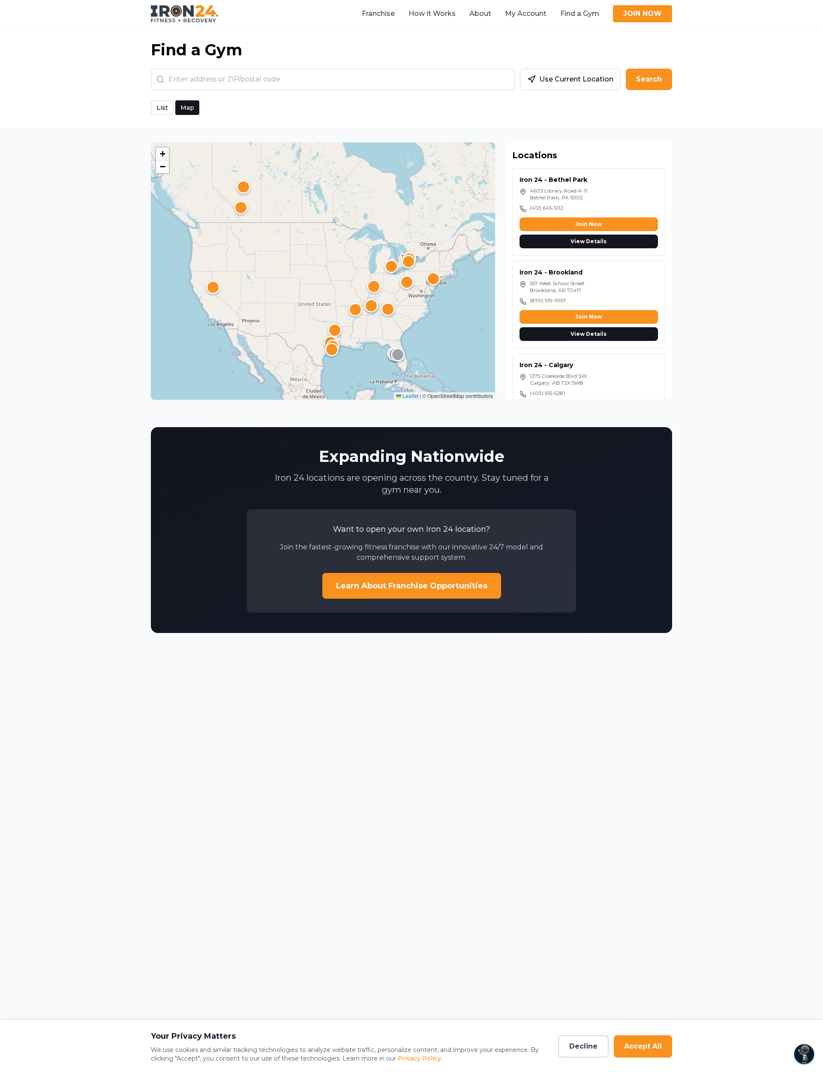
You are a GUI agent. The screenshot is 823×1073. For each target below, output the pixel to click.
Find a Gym (579, 13)
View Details (589, 241)
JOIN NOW (642, 13)
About (480, 13)
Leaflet (409, 395)
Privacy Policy (419, 1058)
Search (649, 79)
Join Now (588, 224)
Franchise (378, 13)
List (162, 108)
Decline (583, 1046)
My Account (526, 13)
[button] (407, 282)
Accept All (643, 1046)
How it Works (432, 13)
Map (187, 108)
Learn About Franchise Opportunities (411, 586)
